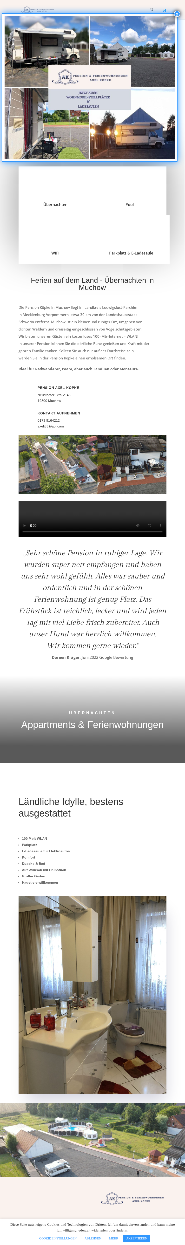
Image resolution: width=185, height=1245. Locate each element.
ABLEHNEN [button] (93, 1238)
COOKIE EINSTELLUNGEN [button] (58, 1238)
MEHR (113, 1238)
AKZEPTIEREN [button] (136, 1238)
